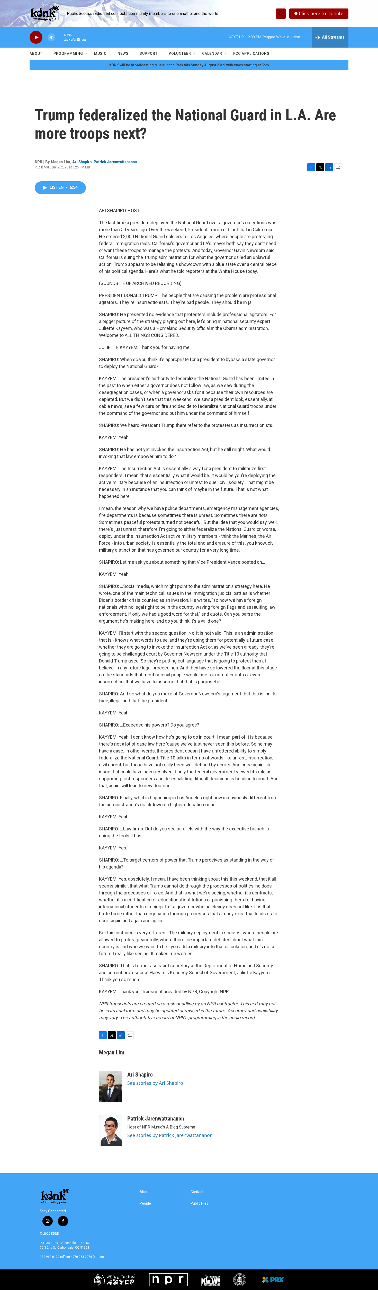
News (123, 53)
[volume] (51, 37)
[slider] (59, 37)
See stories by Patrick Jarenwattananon (170, 1135)
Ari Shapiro (82, 161)
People (145, 1203)
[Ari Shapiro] (110, 1086)
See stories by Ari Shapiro (155, 1083)
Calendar (212, 53)
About (36, 53)
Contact (197, 1192)
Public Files (199, 1203)
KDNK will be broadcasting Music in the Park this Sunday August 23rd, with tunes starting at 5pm (189, 65)
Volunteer (180, 53)
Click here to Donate (321, 13)
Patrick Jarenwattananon (115, 161)
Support (149, 53)
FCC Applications (251, 53)
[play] (36, 37)
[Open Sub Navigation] (46, 53)
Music (100, 53)
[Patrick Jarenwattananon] (110, 1130)
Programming (68, 53)
